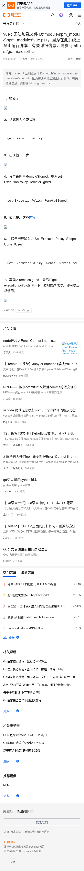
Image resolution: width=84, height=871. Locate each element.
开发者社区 (17, 831)
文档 (6, 831)
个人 (77, 23)
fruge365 (8, 422)
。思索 (7, 398)
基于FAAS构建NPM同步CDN (21, 750)
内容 (32, 217)
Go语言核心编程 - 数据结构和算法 (25, 661)
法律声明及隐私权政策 (16, 846)
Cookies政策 (37, 846)
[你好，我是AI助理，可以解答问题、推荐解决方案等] (61, 15)
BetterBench (10, 375)
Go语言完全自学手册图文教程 (22, 700)
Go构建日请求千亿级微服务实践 (23, 743)
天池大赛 (30, 831)
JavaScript (23, 310)
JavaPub (8, 491)
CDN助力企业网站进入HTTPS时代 (25, 735)
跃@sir (7, 561)
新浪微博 (23, 811)
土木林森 (8, 514)
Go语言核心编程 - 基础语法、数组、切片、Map (33, 669)
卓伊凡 (7, 352)
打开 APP (72, 5)
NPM (6, 785)
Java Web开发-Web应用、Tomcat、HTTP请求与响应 (37, 685)
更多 (6, 711)
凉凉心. (7, 537)
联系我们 (42, 822)
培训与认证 (42, 831)
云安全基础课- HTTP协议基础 (22, 692)
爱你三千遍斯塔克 (13, 445)
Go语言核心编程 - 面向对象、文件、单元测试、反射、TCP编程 (42, 677)
